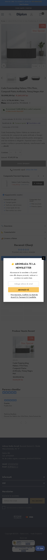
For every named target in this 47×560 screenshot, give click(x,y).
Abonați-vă (23, 289)
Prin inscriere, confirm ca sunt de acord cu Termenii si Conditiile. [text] (24, 295)
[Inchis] (43, 258)
